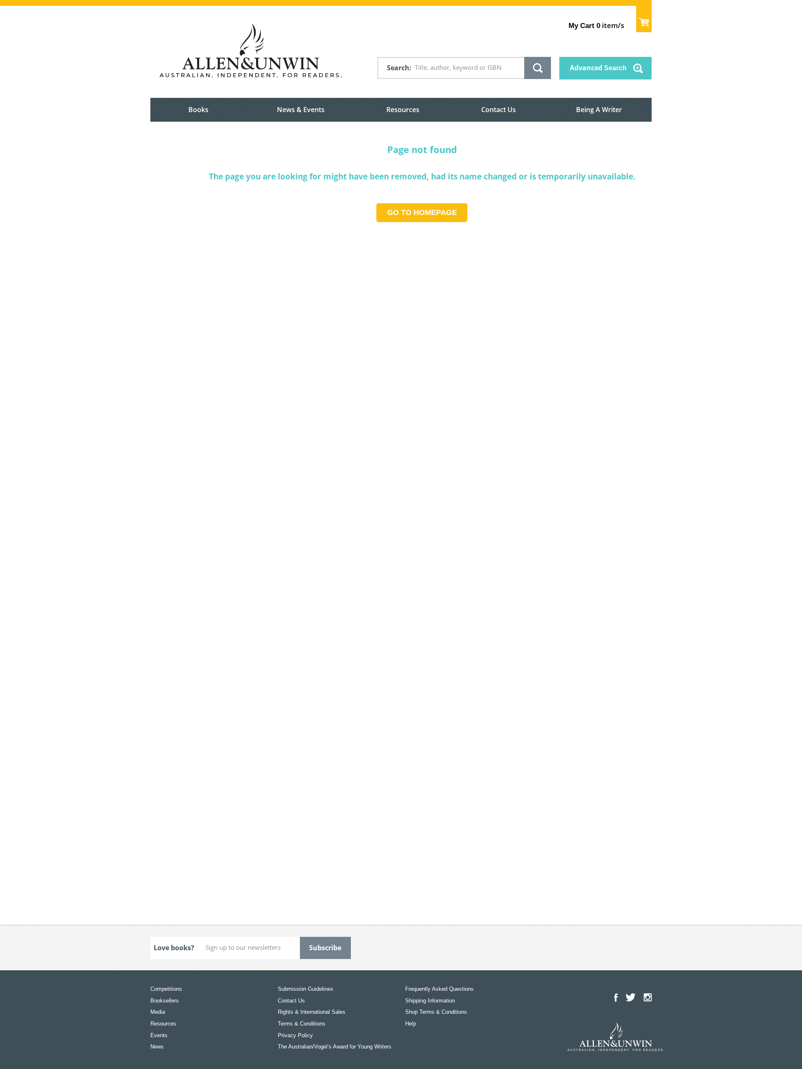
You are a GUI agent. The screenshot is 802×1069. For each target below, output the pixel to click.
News (157, 1046)
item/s (596, 25)
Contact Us (498, 109)
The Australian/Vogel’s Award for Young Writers (334, 1046)
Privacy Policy (295, 1035)
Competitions (166, 989)
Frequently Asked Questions (439, 989)
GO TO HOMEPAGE (422, 212)
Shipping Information (430, 1000)
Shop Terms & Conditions (436, 1012)
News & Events (301, 109)
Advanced (598, 67)
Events (159, 1035)
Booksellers (164, 1000)
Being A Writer (599, 109)
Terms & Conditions (301, 1023)
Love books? (174, 947)
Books (198, 109)
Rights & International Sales (311, 1012)
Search (398, 67)
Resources (402, 109)
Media (157, 1012)
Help (410, 1023)
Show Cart (644, 19)
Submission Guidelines (305, 989)
